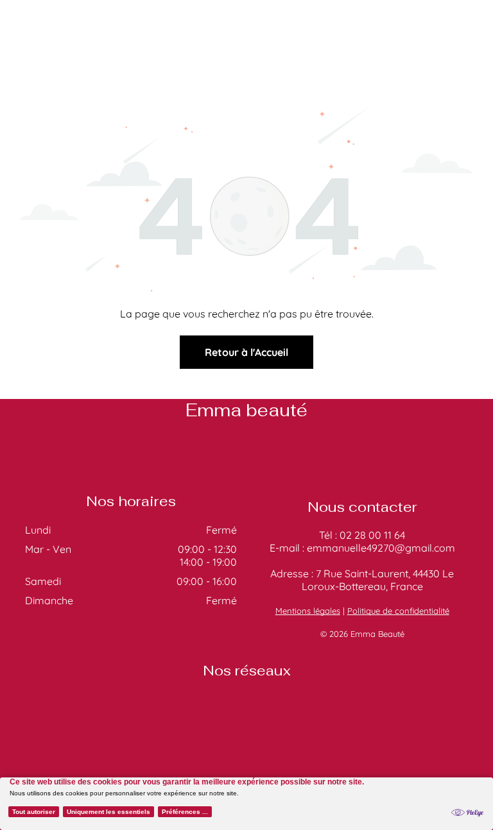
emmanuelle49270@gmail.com (381, 547)
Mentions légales (307, 611)
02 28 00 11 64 (372, 535)
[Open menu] (463, 38)
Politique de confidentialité (398, 611)
